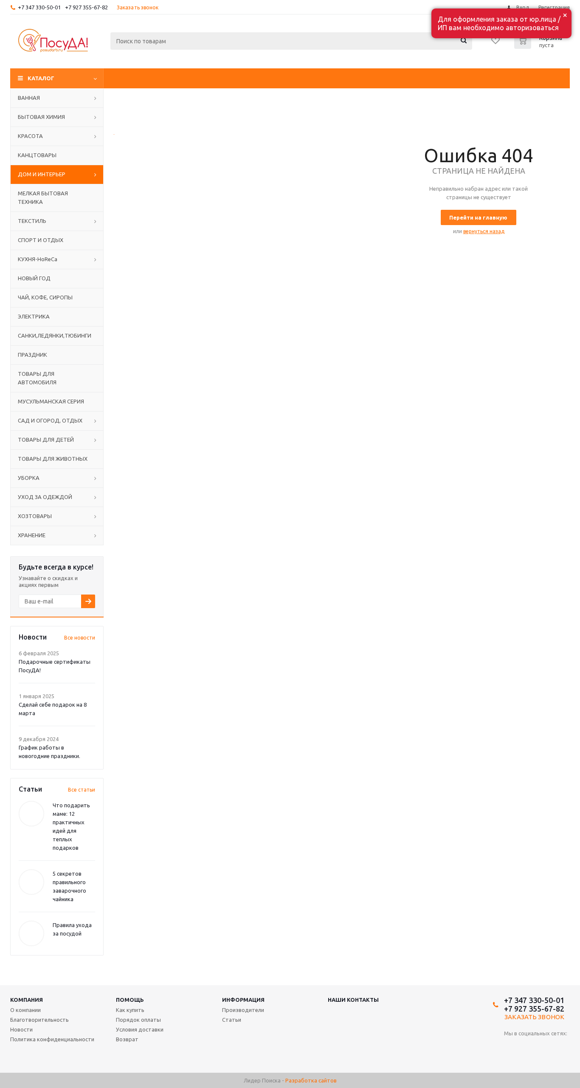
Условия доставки (139, 1029)
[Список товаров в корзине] (539, 46)
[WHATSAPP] (528, 1047)
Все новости (79, 637)
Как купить (130, 1010)
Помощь (130, 1000)
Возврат (127, 1039)
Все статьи (81, 789)
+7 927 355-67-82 (86, 7)
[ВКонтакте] (510, 1047)
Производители (243, 1010)
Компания (26, 1000)
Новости (21, 1029)
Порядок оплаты (138, 1020)
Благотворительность (39, 1020)
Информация (243, 1000)
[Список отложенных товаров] (496, 43)
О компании (25, 1010)
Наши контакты (353, 1000)
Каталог (41, 78)
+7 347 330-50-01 (39, 7)
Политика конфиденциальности (52, 1039)
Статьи (231, 1020)
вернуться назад (483, 231)
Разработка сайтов (311, 1080)
